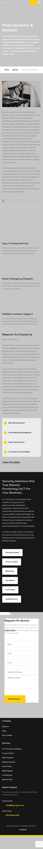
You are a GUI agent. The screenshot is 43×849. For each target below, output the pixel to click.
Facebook (22, 829)
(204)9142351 (10, 630)
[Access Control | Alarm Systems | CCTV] (4, 2)
